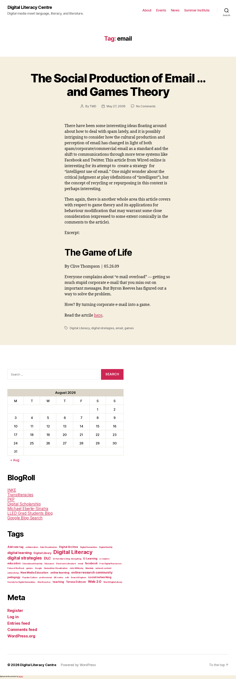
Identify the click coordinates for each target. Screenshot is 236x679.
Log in (12, 617)
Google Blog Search (25, 518)
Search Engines (78, 577)
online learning (59, 572)
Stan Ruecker (44, 582)
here (98, 315)
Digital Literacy (80, 328)
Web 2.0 (94, 581)
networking (12, 573)
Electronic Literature (66, 563)
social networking (99, 577)
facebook (91, 563)
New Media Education (34, 572)
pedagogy (13, 577)
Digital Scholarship (24, 504)
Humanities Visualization (56, 568)
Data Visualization (48, 547)
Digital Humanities (88, 547)
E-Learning (90, 558)
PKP (11, 499)
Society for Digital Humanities (21, 582)
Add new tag (15, 546)
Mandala (89, 568)
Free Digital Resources (110, 563)
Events (161, 10)
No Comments (145, 106)
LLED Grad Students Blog (30, 513)
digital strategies (102, 328)
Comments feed (22, 629)
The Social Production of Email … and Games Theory (118, 85)
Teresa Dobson (76, 581)
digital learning (19, 553)
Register (15, 610)
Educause (49, 563)
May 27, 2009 (116, 106)
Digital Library (42, 553)
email (119, 328)
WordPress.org (21, 636)
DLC (47, 558)
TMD (93, 106)
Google (38, 568)
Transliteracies (20, 494)
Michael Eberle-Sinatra (27, 508)
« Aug (14, 460)
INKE (11, 490)
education (14, 563)
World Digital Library (112, 582)
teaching (58, 581)
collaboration (31, 547)
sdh (67, 577)
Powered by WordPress (78, 665)
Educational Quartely (32, 563)
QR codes (58, 577)
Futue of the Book (15, 568)
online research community (91, 572)
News (175, 10)
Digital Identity (105, 547)
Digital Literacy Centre (29, 7)
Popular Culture (29, 577)
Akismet (20, 676)
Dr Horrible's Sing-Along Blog (67, 559)
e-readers (104, 559)
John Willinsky (76, 568)
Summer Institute (197, 10)
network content (103, 568)
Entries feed (18, 623)
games (129, 328)
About (147, 10)
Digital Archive (68, 546)
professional (45, 577)
